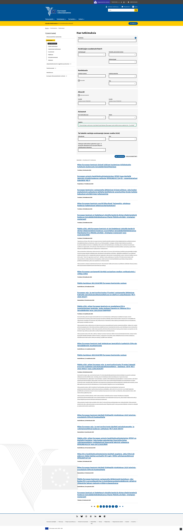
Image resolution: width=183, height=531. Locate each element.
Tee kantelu (71, 19)
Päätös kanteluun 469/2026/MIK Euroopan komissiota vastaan (102, 355)
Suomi (135, 6)
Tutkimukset (49, 40)
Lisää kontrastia (133, 2)
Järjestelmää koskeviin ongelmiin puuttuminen (57, 64)
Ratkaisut (50, 60)
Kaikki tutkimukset (52, 46)
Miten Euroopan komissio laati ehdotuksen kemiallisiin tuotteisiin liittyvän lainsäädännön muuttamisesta (107, 345)
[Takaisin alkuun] (181, 529)
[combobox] (91, 55)
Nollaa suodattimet (131, 156)
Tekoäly (100, 521)
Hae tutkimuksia (52, 43)
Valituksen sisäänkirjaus (113, 6)
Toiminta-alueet (50, 68)
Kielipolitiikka (93, 521)
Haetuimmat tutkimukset (54, 49)
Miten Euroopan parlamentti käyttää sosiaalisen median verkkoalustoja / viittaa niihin (106, 273)
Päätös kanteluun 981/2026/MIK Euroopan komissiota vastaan (102, 283)
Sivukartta (133, 521)
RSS (91, 523)
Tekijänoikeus (107, 521)
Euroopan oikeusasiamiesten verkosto (55, 76)
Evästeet (127, 521)
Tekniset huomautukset (83, 521)
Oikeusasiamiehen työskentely (53, 36)
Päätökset (50, 54)
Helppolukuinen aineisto (103, 2)
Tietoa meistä (49, 19)
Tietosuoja (60, 521)
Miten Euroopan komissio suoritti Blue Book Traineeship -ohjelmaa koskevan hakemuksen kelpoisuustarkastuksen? (103, 204)
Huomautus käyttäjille (51, 521)
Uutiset (81, 19)
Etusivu (47, 28)
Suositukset (51, 52)
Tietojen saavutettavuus (70, 521)
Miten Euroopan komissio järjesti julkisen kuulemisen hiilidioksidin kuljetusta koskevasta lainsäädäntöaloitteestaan (104, 166)
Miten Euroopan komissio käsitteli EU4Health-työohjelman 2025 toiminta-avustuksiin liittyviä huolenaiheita (106, 416)
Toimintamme (60, 19)
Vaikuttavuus (49, 72)
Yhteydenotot (127, 6)
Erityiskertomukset (53, 57)
